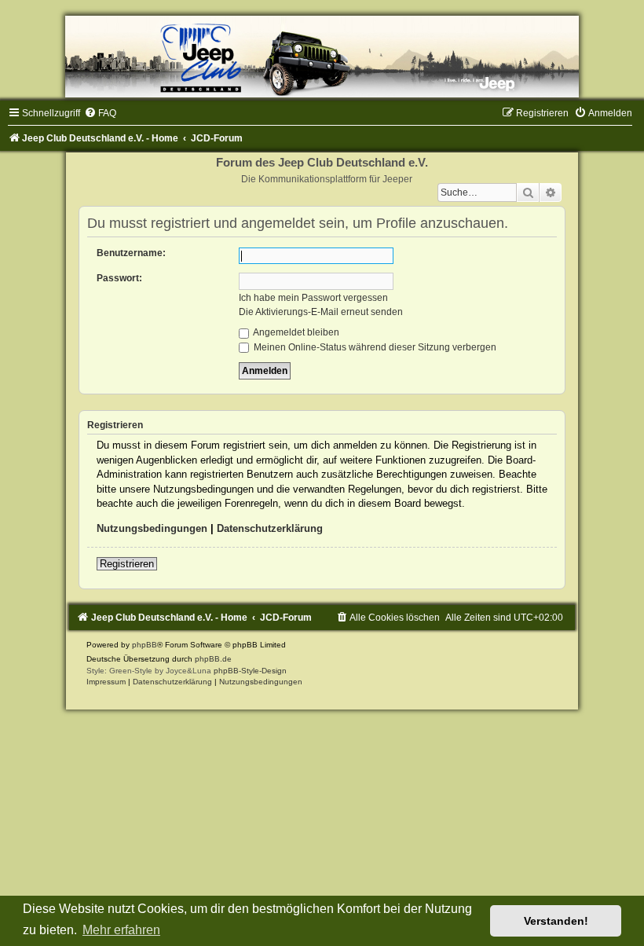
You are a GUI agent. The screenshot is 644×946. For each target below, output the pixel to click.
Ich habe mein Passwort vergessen (313, 297)
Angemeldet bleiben (295, 332)
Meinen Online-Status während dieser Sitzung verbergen (373, 347)
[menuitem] (100, 113)
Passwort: (119, 278)
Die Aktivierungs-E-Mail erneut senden (321, 311)
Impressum (106, 681)
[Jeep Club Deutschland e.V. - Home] (322, 56)
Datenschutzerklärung (270, 528)
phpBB (144, 644)
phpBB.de (213, 658)
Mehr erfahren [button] (121, 930)
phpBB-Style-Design (250, 670)
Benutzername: (131, 253)
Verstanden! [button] (556, 921)
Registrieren (127, 564)
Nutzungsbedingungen (152, 528)
